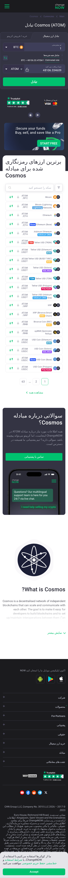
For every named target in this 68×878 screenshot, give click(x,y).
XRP (50, 305)
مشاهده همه (36, 392)
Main (61, 16)
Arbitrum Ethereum (43, 233)
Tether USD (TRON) (40, 242)
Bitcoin (48, 197)
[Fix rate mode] (27, 70)
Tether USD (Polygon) (42, 287)
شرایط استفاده (13, 859)
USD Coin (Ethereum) (42, 341)
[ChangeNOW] (60, 6)
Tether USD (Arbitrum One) (42, 296)
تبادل (34, 82)
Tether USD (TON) (41, 278)
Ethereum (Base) (41, 224)
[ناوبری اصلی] (6, 6)
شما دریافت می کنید (53, 67)
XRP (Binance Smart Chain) (42, 314)
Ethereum (47, 215)
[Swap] (5, 57)
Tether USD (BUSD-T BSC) (40, 260)
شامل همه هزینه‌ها (51, 55)
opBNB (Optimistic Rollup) (43, 332)
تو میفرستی (56, 45)
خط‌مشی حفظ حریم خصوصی (39, 863)
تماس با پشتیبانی (34, 456)
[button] (13, 47)
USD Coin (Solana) (43, 350)
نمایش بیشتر (54, 632)
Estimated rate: (52, 60)
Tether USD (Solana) (42, 269)
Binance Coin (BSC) (43, 323)
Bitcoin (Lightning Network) (42, 206)
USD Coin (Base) (41, 359)
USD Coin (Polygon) (42, 368)
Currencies (48, 16)
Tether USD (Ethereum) (41, 251)
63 (23, 381)
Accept (34, 871)
